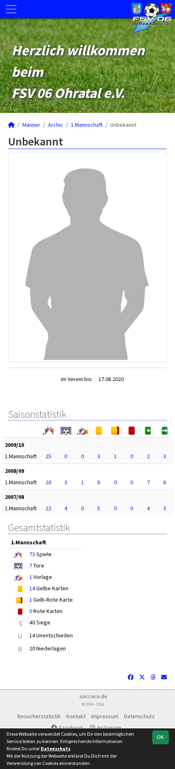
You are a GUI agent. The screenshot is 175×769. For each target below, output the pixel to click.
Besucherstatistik (39, 716)
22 (48, 508)
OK (160, 737)
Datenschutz (139, 716)
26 (48, 482)
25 (48, 456)
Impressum (104, 716)
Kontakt (75, 716)
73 (32, 554)
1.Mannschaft (87, 124)
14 (32, 588)
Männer (31, 124)
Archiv (55, 124)
